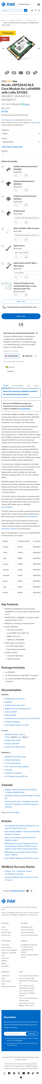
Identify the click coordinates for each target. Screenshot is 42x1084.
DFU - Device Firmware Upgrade (17, 767)
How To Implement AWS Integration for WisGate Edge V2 (28, 981)
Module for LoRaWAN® (8, 953)
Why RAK (4, 930)
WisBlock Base (19, 211)
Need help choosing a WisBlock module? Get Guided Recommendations (20, 392)
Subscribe (32, 1034)
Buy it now (21, 316)
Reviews (37, 386)
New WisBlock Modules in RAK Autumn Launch (22, 858)
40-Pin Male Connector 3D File (17, 725)
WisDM (3, 963)
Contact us (34, 122)
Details (5, 385)
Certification (5, 976)
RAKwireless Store (27, 927)
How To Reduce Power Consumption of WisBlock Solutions (27, 993)
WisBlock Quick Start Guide (15, 705)
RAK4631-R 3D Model (13, 773)
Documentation (17, 386)
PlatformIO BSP (10, 715)
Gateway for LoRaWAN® (9, 950)
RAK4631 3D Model (13, 722)
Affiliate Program (31, 1066)
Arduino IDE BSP (11, 712)
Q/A (28, 386)
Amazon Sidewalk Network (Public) (29, 956)
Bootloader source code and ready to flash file (22, 718)
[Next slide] (36, 356)
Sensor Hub (5, 958)
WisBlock (4, 961)
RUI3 (3, 955)
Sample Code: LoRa (13, 740)
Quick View (8, 169)
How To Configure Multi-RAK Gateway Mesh (28, 999)
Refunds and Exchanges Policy (26, 1064)
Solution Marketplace (28, 932)
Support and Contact (11, 1068)
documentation (6, 507)
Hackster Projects (13, 812)
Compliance (23, 1068)
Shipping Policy (20, 1066)
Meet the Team (6, 932)
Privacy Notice (18, 1040)
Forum (3, 984)
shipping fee (9, 120)
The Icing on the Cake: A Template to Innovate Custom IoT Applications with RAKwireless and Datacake (22, 804)
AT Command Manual (13, 763)
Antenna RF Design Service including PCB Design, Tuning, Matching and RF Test (25, 286)
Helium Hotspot (6, 947)
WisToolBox (5, 966)
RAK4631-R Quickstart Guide (15, 757)
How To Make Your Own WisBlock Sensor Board (26, 1004)
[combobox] (12, 10)
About (3, 927)
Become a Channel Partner (29, 935)
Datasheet (8, 702)
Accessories (5, 945)
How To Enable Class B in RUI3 (29, 976)
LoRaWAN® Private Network (27, 951)
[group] (12, 356)
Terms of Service (10, 1064)
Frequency (5, 130)
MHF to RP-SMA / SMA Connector (26, 228)
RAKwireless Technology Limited (28, 1057)
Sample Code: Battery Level (15, 747)
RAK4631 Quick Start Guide (15, 699)
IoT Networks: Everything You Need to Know (29, 946)
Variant (4, 138)
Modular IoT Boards (15, 20)
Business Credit (33, 1068)
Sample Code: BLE (12, 744)
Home (3, 20)
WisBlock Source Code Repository (18, 709)
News (3, 978)
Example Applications (13, 760)
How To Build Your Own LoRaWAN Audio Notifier (27, 987)
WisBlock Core (31, 20)
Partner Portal (5, 935)
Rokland (10, 371)
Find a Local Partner (27, 930)
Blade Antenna (19, 246)
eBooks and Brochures (8, 986)
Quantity (4, 151)
